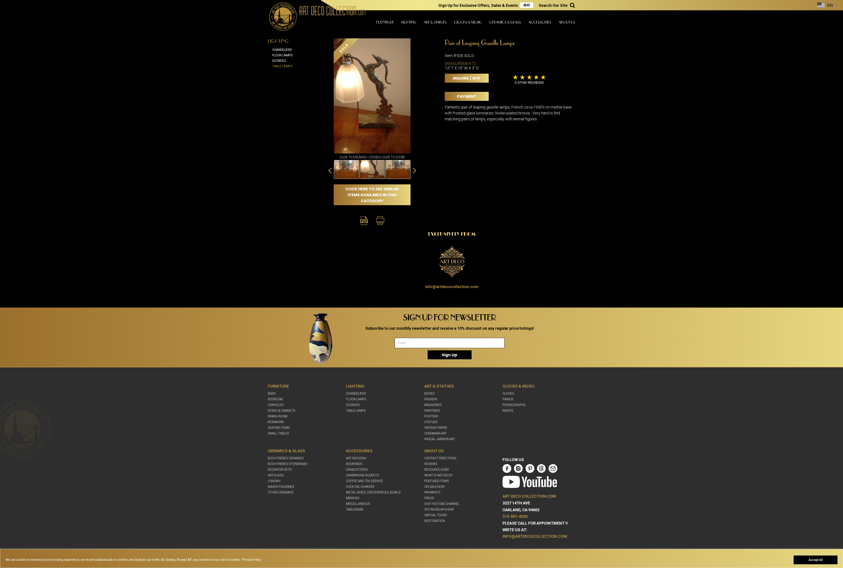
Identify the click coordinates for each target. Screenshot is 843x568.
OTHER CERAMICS (281, 492)
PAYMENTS (432, 492)
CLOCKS (508, 393)
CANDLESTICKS (357, 469)
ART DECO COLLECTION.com (529, 496)
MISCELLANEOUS (358, 504)
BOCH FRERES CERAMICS (286, 458)
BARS (272, 393)
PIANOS (508, 399)
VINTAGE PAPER (435, 427)
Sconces (279, 60)
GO (526, 5)
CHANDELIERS (356, 393)
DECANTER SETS (280, 469)
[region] (421, 558)
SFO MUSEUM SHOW (439, 509)
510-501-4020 (515, 516)
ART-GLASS (276, 475)
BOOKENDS (354, 464)
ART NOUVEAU (356, 458)
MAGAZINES (433, 405)
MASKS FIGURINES (281, 486)
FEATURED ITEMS (436, 481)
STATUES (431, 422)
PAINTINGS (432, 410)
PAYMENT (466, 96)
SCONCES (353, 405)
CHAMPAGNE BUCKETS (362, 475)
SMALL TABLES (278, 433)
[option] (372, 169)
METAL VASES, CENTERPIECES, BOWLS (373, 492)
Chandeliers (282, 50)
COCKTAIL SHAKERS (360, 486)
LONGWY (274, 481)
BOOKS (429, 393)
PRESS (429, 498)
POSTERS (431, 416)
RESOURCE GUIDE (436, 469)
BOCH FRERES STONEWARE (287, 464)
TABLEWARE (355, 509)
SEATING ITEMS (279, 427)
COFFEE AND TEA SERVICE (364, 481)
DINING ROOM (277, 416)
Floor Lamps (282, 55)
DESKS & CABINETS (281, 410)
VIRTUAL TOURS (435, 515)
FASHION (430, 399)
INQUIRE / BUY (467, 78)
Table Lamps (282, 66)
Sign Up (449, 355)
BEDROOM (275, 399)
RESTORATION (434, 521)
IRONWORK (276, 422)
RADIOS (508, 410)
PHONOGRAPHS (514, 405)
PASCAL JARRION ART (439, 439)
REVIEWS (430, 464)
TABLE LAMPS (356, 410)
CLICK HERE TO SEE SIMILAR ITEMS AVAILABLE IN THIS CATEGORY (372, 194)
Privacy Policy (251, 559)
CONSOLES (276, 405)
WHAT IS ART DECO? (438, 475)
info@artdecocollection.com (451, 286)
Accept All (816, 560)
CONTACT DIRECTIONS (440, 458)
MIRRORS (352, 498)
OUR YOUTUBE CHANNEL (441, 504)
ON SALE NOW (434, 486)
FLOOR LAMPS (356, 399)
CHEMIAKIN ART (435, 433)
